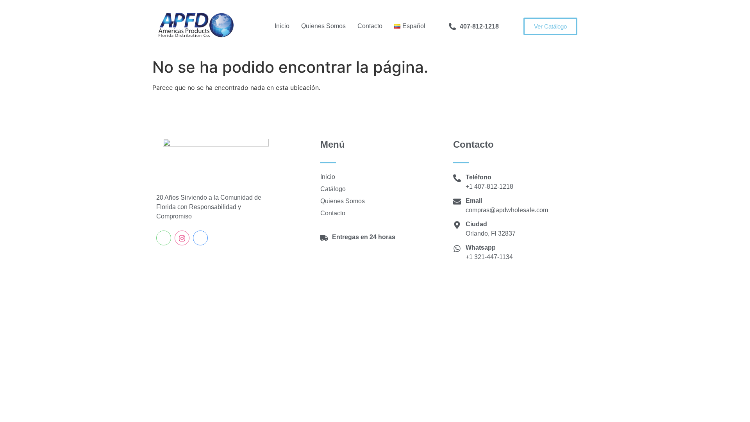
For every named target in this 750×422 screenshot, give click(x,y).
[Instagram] (182, 238)
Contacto (369, 26)
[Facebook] (200, 238)
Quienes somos (323, 26)
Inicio (282, 26)
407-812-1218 (479, 26)
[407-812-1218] (452, 26)
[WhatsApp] (163, 238)
